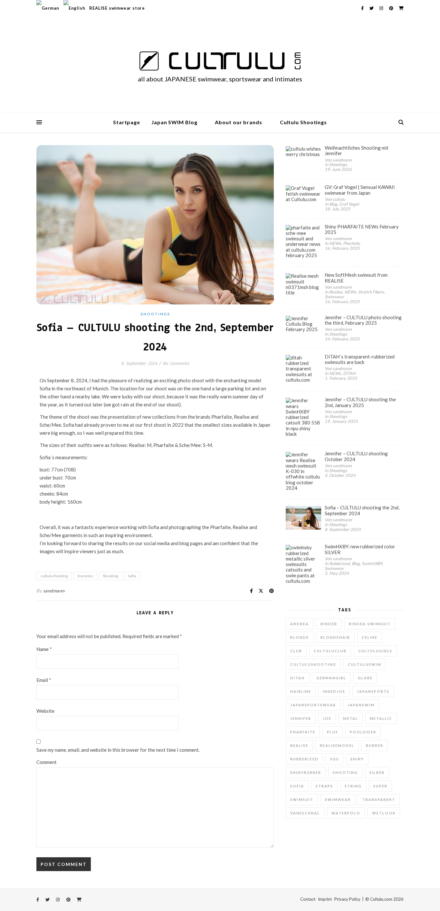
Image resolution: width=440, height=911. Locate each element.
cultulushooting (54, 575)
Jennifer (300, 718)
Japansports (373, 691)
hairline (300, 691)
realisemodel (337, 745)
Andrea (299, 624)
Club (296, 651)
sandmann (54, 590)
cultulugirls (375, 651)
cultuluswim (364, 664)
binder (328, 624)
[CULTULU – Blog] (220, 60)
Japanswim (361, 705)
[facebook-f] (363, 8)
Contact (307, 899)
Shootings (155, 313)
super (380, 786)
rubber (374, 745)
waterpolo (345, 813)
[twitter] (372, 8)
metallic (381, 718)
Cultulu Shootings (303, 122)
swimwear (338, 799)
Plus (332, 732)
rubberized (304, 759)
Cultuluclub (330, 651)
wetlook (384, 813)
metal (350, 718)
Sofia (132, 575)
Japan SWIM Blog (174, 122)
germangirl (331, 678)
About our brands (238, 122)
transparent (378, 799)
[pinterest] (391, 8)
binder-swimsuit (370, 624)
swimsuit (301, 799)
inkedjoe (334, 691)
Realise (299, 745)
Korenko (85, 575)
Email (43, 680)
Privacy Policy (347, 899)
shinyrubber (305, 772)
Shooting (110, 575)
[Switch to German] (48, 8)
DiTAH (297, 678)
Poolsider (363, 732)
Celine (370, 637)
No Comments (176, 363)
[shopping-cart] (401, 8)
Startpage (126, 122)
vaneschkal (305, 813)
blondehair (335, 637)
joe (327, 718)
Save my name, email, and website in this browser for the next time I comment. (118, 750)
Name (44, 649)
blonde (299, 637)
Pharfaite (302, 732)
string (353, 786)
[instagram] (381, 8)
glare (365, 678)
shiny (357, 759)
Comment (46, 762)
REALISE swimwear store (117, 8)
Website (45, 711)
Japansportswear (313, 705)
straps (324, 786)
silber (377, 772)
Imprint (325, 899)
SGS (334, 759)
